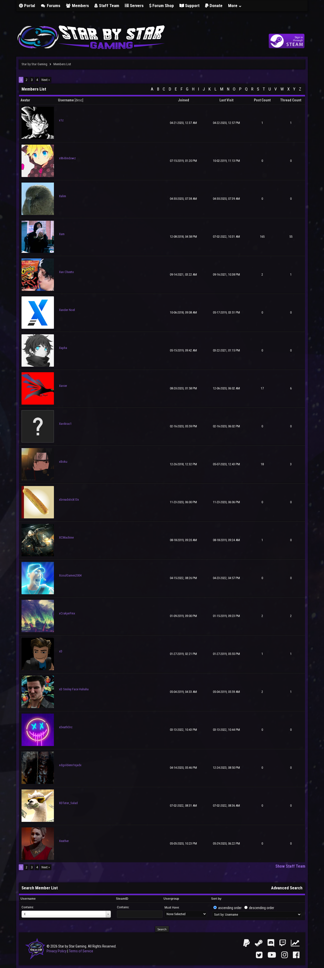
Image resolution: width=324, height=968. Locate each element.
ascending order (229, 908)
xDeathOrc (65, 727)
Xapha (63, 348)
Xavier (63, 386)
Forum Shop (162, 5)
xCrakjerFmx (67, 613)
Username (28, 898)
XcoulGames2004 (70, 575)
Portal (29, 5)
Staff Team (108, 5)
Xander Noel (67, 310)
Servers (136, 5)
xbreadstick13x (69, 499)
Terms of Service (81, 951)
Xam (62, 234)
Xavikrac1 (65, 424)
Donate (215, 5)
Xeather (64, 841)
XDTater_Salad (68, 803)
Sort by (216, 898)
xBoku (63, 462)
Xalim (62, 196)
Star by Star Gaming (34, 64)
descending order (261, 908)
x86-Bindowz (67, 158)
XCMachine (66, 537)
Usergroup (171, 898)
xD (60, 651)
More (233, 5)
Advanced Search (286, 887)
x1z (61, 120)
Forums (53, 5)
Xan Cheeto (66, 272)
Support (191, 5)
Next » (46, 80)
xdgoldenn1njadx (70, 765)
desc (79, 100)
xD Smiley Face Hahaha (74, 689)
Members (80, 5)
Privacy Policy (57, 951)
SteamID (122, 898)
